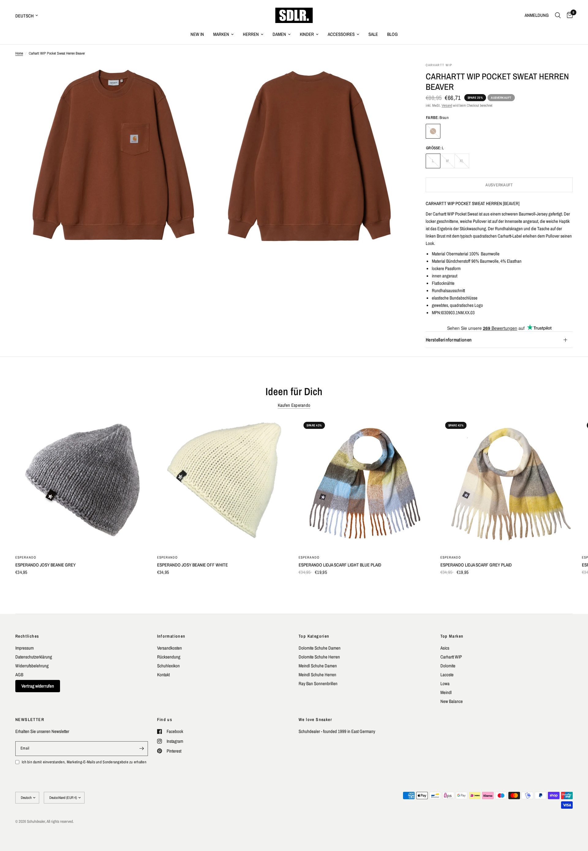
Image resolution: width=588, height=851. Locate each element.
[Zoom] (198, 75)
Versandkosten (169, 648)
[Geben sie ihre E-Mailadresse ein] (142, 748)
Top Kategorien (314, 636)
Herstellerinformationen (449, 340)
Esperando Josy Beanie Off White (192, 564)
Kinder (307, 34)
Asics (444, 648)
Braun (433, 131)
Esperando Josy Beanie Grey (45, 564)
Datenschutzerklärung (33, 657)
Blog (392, 34)
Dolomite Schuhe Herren (319, 657)
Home (19, 53)
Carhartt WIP (451, 657)
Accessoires (341, 34)
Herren (251, 34)
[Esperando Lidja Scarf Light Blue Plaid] (365, 483)
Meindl (446, 692)
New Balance (451, 701)
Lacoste (447, 674)
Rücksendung (168, 657)
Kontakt (163, 674)
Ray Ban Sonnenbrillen (318, 683)
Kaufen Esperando (294, 405)
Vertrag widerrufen (37, 686)
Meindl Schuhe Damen (318, 665)
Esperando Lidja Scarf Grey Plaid (476, 564)
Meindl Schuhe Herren (317, 674)
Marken (221, 34)
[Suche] (558, 15)
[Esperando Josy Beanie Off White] (223, 483)
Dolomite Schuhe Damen (320, 648)
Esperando (25, 557)
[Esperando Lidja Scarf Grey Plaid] (506, 483)
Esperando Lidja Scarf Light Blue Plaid (340, 564)
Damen (279, 34)
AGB (19, 674)
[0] (568, 15)
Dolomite (447, 665)
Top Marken (452, 636)
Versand (447, 105)
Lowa (445, 683)
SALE (373, 34)
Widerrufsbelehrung (32, 665)
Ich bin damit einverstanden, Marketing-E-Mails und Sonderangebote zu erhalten (84, 762)
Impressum (24, 648)
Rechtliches (27, 636)
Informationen (171, 636)
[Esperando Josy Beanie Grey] (81, 483)
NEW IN (197, 34)
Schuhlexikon (168, 665)
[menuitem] (197, 34)
